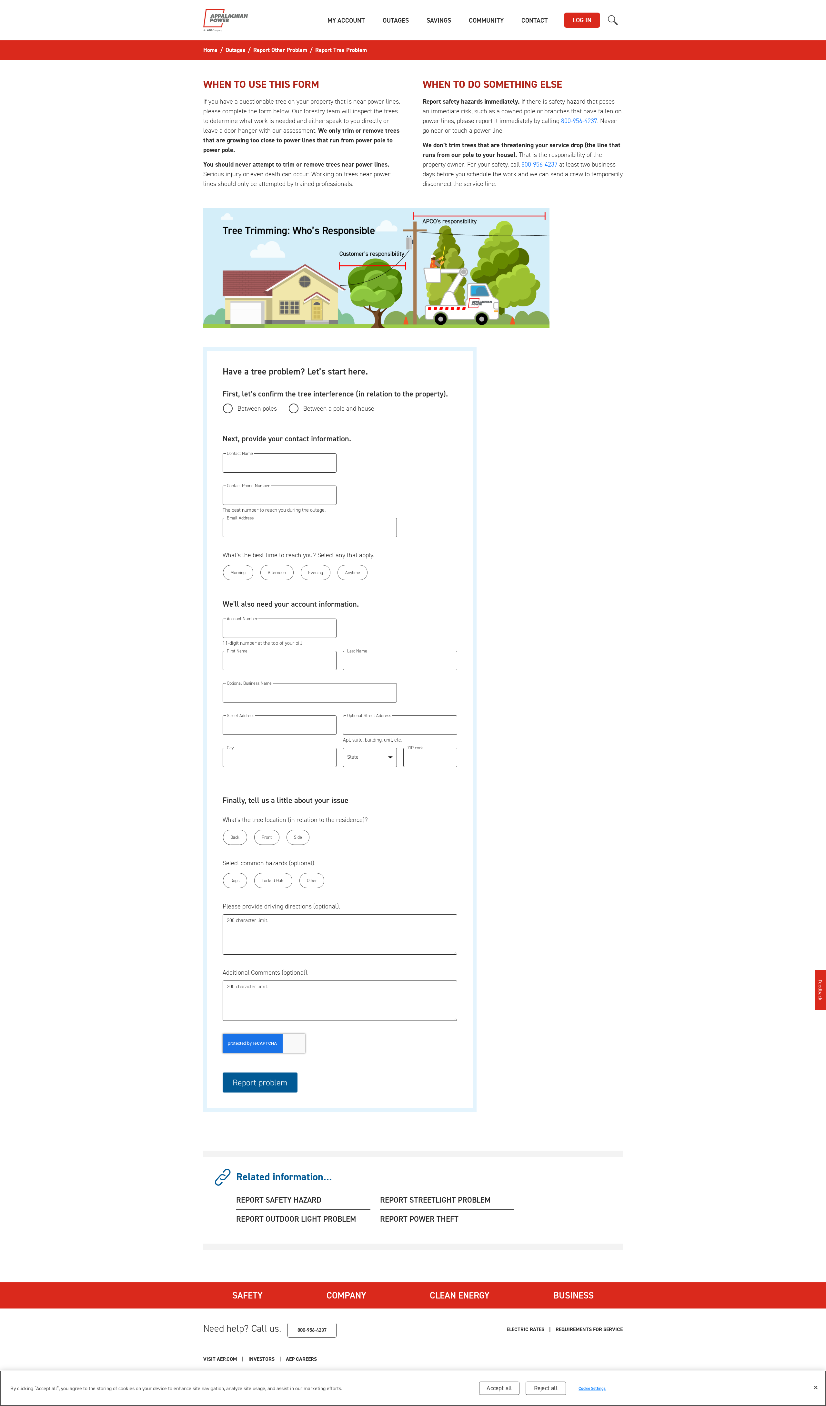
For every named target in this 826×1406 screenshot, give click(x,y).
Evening (315, 573)
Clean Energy (459, 1295)
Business (573, 1295)
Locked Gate (273, 880)
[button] (346, 20)
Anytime (352, 573)
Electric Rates (525, 1329)
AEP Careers (301, 1359)
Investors (261, 1359)
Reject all (546, 1388)
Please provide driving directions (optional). (281, 906)
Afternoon (277, 573)
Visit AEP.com (220, 1359)
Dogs (234, 880)
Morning (238, 573)
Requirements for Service (589, 1329)
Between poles (257, 408)
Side (298, 837)
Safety (247, 1295)
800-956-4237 (579, 121)
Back (234, 837)
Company (346, 1295)
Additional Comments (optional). (265, 972)
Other (312, 880)
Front (267, 837)
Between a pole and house (338, 408)
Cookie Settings (592, 1388)
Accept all (499, 1388)
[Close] (816, 1387)
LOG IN (582, 20)
